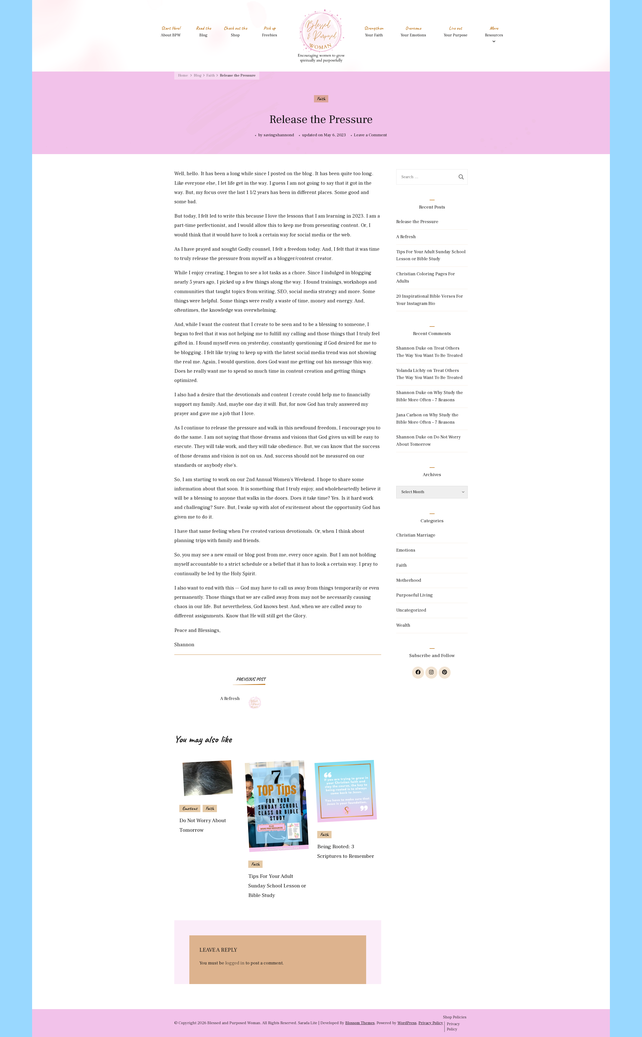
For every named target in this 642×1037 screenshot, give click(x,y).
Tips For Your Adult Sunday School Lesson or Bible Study (277, 886)
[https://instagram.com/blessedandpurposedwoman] (431, 673)
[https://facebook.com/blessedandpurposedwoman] (418, 673)
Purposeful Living (414, 595)
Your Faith (374, 35)
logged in (235, 963)
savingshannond (279, 135)
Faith (321, 98)
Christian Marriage (415, 535)
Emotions (189, 808)
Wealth (403, 625)
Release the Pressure (417, 222)
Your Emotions (413, 35)
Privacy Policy (431, 1022)
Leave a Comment (370, 135)
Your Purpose (455, 35)
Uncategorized (411, 610)
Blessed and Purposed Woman (233, 1022)
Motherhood (408, 580)
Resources (494, 35)
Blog (203, 35)
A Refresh (406, 237)
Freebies (269, 35)
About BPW (171, 35)
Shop (235, 35)
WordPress (407, 1022)
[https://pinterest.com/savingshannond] (445, 673)
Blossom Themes (360, 1022)
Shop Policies (454, 1017)
